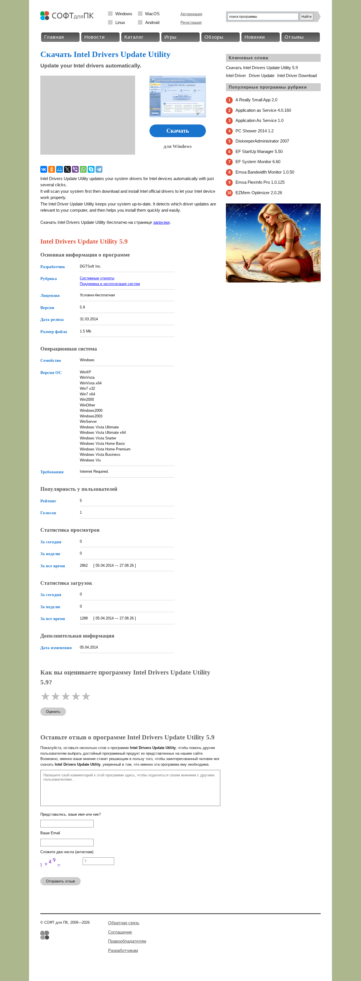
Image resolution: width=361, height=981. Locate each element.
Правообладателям (127, 941)
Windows (123, 13)
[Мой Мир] (59, 169)
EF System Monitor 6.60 (257, 161)
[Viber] (75, 169)
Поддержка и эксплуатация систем (110, 284)
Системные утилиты (97, 278)
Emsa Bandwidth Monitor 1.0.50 (264, 172)
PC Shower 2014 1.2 (254, 130)
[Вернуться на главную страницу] (68, 19)
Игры (170, 37)
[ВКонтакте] (43, 169)
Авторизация (191, 14)
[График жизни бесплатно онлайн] (273, 281)
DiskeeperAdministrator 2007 (262, 141)
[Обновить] (61, 870)
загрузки (161, 222)
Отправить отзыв (60, 881)
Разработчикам (123, 950)
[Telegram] (99, 169)
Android (152, 22)
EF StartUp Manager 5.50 (259, 151)
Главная (54, 37)
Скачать (177, 130)
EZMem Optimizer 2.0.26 (258, 192)
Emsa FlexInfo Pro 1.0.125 (260, 182)
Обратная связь (123, 922)
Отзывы (294, 37)
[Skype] (91, 169)
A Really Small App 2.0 (256, 99)
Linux (120, 22)
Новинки (255, 37)
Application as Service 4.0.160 (263, 110)
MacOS (152, 13)
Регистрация (191, 22)
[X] (67, 169)
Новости (94, 37)
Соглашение (120, 932)
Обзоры (213, 37)
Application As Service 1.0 (259, 120)
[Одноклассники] (51, 169)
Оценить (53, 712)
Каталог (134, 37)
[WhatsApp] (83, 169)
